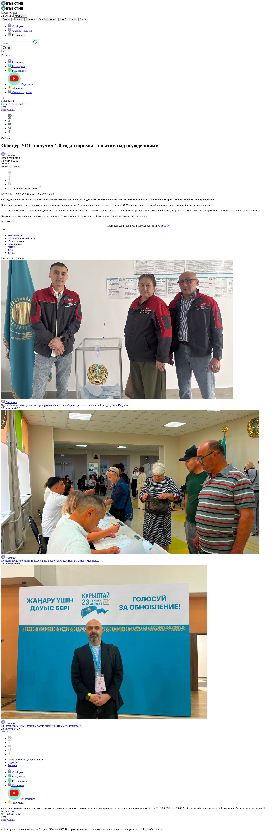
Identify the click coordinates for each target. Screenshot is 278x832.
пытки (11, 247)
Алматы (6, 19)
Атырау (72, 19)
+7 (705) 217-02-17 (13, 814)
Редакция (13, 762)
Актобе (83, 19)
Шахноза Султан (10, 166)
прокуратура (15, 244)
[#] (12, 4)
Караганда (31, 19)
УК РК (11, 252)
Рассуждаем (18, 35)
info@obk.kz (8, 109)
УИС (10, 249)
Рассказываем (19, 70)
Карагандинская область (21, 238)
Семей (63, 19)
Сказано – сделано (21, 30)
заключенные (15, 235)
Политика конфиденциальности (25, 759)
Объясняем (17, 785)
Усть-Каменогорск (47, 19)
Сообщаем (17, 26)
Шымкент (18, 19)
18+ (3, 52)
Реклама (5, 137)
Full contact (17, 88)
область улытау (16, 241)
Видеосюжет (28, 84)
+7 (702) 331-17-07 (14, 104)
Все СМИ (164, 225)
